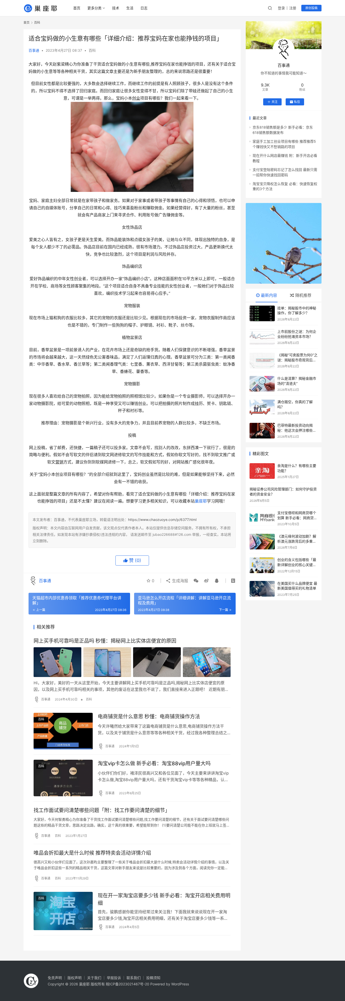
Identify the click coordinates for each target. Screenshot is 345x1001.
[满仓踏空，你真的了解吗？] (262, 407)
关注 (275, 102)
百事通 (34, 50)
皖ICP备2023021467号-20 (127, 984)
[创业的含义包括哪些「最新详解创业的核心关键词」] (262, 565)
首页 (76, 8)
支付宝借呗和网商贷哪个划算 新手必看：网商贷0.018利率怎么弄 (296, 518)
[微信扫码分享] (196, 580)
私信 (297, 102)
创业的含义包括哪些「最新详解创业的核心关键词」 (296, 564)
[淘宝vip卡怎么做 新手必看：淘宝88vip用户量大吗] (63, 778)
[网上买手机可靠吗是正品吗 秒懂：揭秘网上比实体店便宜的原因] (132, 662)
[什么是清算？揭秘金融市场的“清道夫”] (262, 384)
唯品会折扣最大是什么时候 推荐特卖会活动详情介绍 (92, 853)
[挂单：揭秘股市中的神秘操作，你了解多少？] (262, 313)
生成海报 (179, 580)
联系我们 (134, 978)
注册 (292, 8)
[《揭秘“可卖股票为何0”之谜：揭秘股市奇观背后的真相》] (262, 360)
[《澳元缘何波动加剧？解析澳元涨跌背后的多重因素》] (262, 541)
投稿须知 (153, 978)
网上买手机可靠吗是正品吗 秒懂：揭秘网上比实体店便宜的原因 (105, 641)
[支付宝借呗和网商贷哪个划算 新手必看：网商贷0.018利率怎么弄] (262, 518)
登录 (281, 8)
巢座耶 (201, 501)
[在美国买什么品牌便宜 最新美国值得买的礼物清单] (262, 589)
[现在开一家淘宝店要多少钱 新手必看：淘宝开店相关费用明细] (63, 911)
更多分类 (94, 8)
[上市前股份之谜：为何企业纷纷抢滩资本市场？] (262, 337)
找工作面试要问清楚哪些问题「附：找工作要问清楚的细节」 (102, 810)
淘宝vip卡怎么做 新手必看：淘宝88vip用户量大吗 (154, 763)
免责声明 (55, 978)
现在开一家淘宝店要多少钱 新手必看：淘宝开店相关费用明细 (164, 899)
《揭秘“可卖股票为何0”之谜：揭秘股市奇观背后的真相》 (297, 360)
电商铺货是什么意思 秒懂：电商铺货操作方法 (149, 717)
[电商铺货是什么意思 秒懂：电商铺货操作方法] (63, 731)
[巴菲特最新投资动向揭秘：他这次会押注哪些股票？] (262, 430)
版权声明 (74, 978)
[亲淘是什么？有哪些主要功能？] (262, 471)
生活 (129, 8)
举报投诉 (114, 978)
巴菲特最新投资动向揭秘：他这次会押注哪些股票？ (296, 430)
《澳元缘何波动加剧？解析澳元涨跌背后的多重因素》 (296, 541)
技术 (115, 8)
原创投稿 (311, 8)
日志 (143, 8)
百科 (92, 50)
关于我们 (94, 978)
